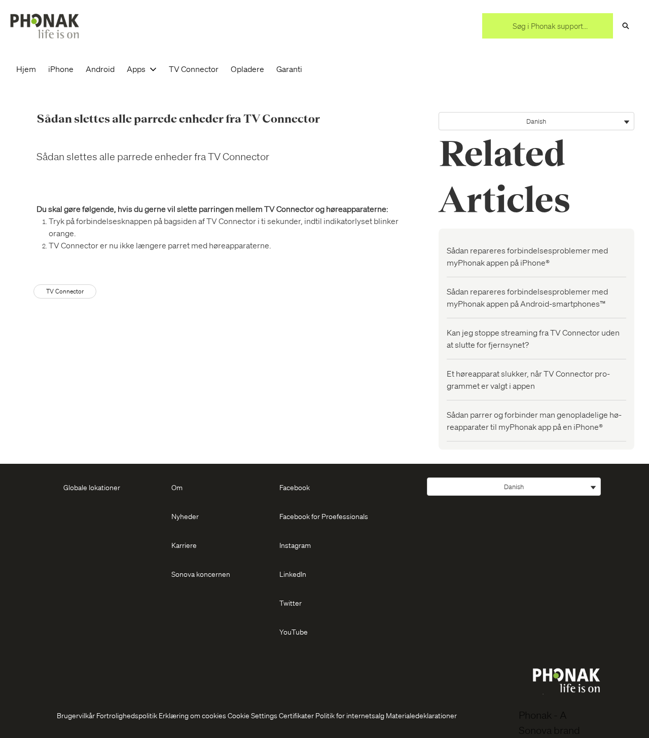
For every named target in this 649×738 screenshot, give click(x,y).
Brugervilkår (76, 715)
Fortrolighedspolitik (126, 715)
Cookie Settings (252, 715)
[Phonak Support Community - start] (44, 26)
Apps (136, 68)
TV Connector (194, 68)
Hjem (26, 68)
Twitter (290, 602)
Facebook (294, 487)
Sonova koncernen (200, 573)
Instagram (295, 544)
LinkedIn (292, 573)
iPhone (61, 68)
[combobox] (547, 26)
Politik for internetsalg (349, 715)
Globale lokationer (91, 487)
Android (100, 68)
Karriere (184, 544)
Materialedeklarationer (421, 715)
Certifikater (296, 715)
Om (177, 487)
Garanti (289, 68)
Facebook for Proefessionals (323, 516)
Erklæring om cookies (192, 715)
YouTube (293, 631)
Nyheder (185, 516)
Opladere (247, 68)
